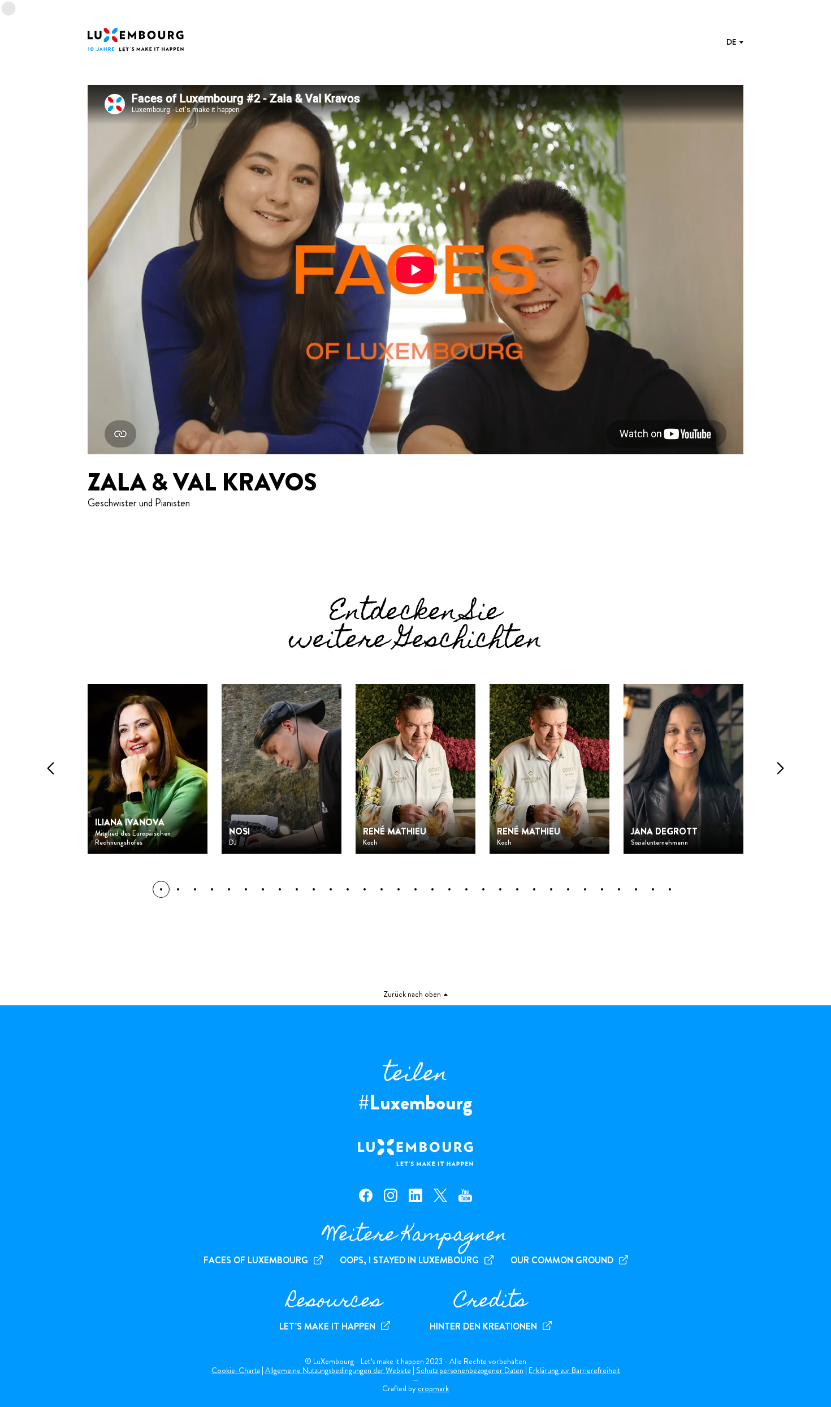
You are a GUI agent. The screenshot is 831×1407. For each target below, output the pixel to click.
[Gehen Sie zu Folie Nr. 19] (483, 889)
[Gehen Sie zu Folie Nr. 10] (330, 889)
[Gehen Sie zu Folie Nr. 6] (262, 889)
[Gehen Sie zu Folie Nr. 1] (178, 889)
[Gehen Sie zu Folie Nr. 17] (449, 889)
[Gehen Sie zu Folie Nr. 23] (551, 889)
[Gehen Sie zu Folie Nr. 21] (517, 889)
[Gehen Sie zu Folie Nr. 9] (313, 889)
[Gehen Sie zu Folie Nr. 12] (364, 889)
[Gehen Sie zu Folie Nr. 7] (279, 889)
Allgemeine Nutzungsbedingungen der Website (338, 1370)
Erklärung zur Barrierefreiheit (574, 1370)
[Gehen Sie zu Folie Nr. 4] (228, 889)
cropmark (433, 1388)
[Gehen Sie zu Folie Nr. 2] (195, 889)
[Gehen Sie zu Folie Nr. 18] (466, 889)
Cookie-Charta (235, 1370)
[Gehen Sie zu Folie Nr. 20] (500, 889)
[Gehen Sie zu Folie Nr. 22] (534, 889)
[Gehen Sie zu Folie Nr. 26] (602, 889)
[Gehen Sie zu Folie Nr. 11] (347, 889)
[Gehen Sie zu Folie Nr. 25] (585, 889)
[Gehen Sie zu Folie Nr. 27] (619, 889)
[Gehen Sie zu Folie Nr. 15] (415, 889)
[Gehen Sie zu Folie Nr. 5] (245, 889)
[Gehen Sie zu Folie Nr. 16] (432, 889)
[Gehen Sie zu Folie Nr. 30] (669, 889)
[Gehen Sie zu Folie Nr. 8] (296, 889)
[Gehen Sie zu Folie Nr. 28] (635, 889)
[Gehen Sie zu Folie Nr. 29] (652, 889)
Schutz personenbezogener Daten (469, 1370)
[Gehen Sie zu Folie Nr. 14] (398, 889)
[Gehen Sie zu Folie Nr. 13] (381, 889)
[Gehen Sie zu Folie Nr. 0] (161, 889)
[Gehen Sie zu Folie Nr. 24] (568, 889)
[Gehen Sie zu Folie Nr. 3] (212, 889)
